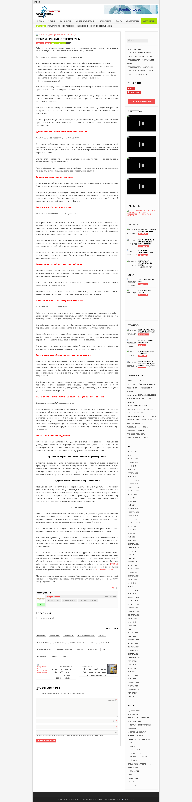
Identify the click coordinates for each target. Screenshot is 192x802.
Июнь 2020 (132, 583)
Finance (130, 381)
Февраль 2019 (133, 640)
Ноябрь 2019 (133, 608)
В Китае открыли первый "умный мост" (146, 352)
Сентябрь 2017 (134, 689)
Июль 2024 (132, 498)
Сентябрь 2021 (134, 547)
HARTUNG (113, 564)
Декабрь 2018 (133, 647)
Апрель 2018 (133, 675)
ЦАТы (103, 649)
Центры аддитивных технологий (141, 71)
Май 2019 (131, 629)
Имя (115, 721)
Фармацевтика (92, 649)
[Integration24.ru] (41, 599)
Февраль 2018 (133, 682)
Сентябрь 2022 (134, 523)
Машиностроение (59, 642)
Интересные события (43, 642)
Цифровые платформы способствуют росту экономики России (140, 409)
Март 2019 (132, 636)
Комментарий (112, 700)
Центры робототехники (138, 74)
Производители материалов (140, 56)
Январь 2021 (133, 565)
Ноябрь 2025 (133, 462)
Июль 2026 (132, 455)
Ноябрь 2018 (133, 650)
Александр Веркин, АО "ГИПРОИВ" (145, 291)
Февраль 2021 (133, 562)
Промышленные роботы (58, 43)
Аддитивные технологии (138, 718)
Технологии (80, 649)
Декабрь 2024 (133, 480)
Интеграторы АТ (68, 635)
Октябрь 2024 (133, 487)
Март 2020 (132, 594)
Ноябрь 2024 (133, 484)
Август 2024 (132, 494)
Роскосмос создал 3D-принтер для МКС (145, 341)
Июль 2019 (132, 622)
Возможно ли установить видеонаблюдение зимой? (146, 331)
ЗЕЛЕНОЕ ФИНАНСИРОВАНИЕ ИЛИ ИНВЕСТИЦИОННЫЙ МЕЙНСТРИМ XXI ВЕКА (146, 242)
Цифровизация (41, 656)
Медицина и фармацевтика (77, 642)
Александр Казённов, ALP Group (146, 280)
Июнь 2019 (132, 626)
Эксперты (65, 656)
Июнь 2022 (132, 533)
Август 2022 (132, 526)
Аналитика (37, 2)
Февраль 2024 (133, 512)
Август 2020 (132, 579)
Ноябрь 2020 (133, 572)
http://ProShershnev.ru (96, 799)
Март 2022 (132, 540)
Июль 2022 (132, 530)
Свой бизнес (133, 760)
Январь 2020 (133, 601)
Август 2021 (132, 551)
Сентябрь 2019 (134, 615)
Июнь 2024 (132, 501)
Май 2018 (131, 672)
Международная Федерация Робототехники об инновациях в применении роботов (94, 672)
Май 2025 (131, 469)
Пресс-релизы (105, 642)
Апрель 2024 (133, 508)
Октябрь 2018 (133, 654)
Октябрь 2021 (133, 544)
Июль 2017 (132, 696)
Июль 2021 (132, 555)
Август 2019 (132, 618)
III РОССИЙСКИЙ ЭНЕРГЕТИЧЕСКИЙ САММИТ (146, 251)
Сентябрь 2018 (134, 657)
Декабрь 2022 (133, 519)
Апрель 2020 (133, 590)
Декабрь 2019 (133, 604)
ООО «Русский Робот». (104, 570)
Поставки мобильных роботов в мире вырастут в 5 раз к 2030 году (141, 398)
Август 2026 (132, 452)
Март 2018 (132, 679)
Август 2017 (132, 693)
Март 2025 (132, 476)
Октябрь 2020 (133, 576)
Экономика (54, 656)
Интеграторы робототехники (86, 635)
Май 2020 (131, 586)
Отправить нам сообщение (142, 102)
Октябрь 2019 (133, 611)
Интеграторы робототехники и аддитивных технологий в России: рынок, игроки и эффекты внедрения (79, 26)
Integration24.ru (53, 596)
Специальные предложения (64, 649)
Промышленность (135, 753)
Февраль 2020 (133, 597)
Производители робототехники (141, 67)
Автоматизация (41, 26)
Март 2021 (132, 558)
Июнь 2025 (132, 466)
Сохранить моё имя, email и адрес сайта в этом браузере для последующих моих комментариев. (71, 735)
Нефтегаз (92, 642)
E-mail (114, 727)
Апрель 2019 (133, 633)
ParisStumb (131, 427)
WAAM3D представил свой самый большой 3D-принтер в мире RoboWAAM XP (141, 420)
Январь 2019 (133, 643)
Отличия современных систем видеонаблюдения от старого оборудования (146, 364)
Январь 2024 (133, 516)
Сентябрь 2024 (134, 491)
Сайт (115, 732)
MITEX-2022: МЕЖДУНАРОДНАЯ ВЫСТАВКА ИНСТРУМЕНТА (147, 230)
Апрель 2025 (133, 473)
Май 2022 (131, 537)
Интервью (102, 635)
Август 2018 (132, 661)
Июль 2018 (132, 665)
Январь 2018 (133, 686)
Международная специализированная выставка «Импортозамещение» (145, 264)
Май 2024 (131, 505)
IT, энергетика (41, 635)
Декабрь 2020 (133, 569)
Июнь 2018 (132, 668)
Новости (47, 43)
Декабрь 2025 (133, 459)
